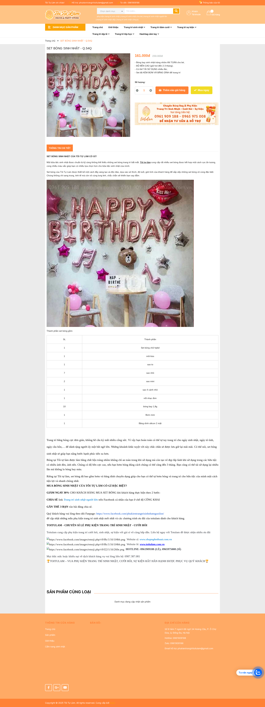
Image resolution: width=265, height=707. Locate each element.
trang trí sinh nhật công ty (128, 19)
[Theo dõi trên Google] (56, 687)
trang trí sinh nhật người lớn (155, 16)
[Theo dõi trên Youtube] (65, 687)
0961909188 (133, 2)
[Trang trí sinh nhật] (176, 114)
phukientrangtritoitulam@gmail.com (96, 2)
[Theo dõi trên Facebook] (48, 687)
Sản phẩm (50, 635)
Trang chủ (50, 629)
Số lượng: (140, 82)
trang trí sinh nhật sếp (106, 19)
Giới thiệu (49, 640)
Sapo (112, 702)
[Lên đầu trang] (259, 692)
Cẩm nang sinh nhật (55, 646)
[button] (65, 622)
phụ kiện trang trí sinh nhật (108, 16)
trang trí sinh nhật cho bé (131, 16)
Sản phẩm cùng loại (69, 591)
